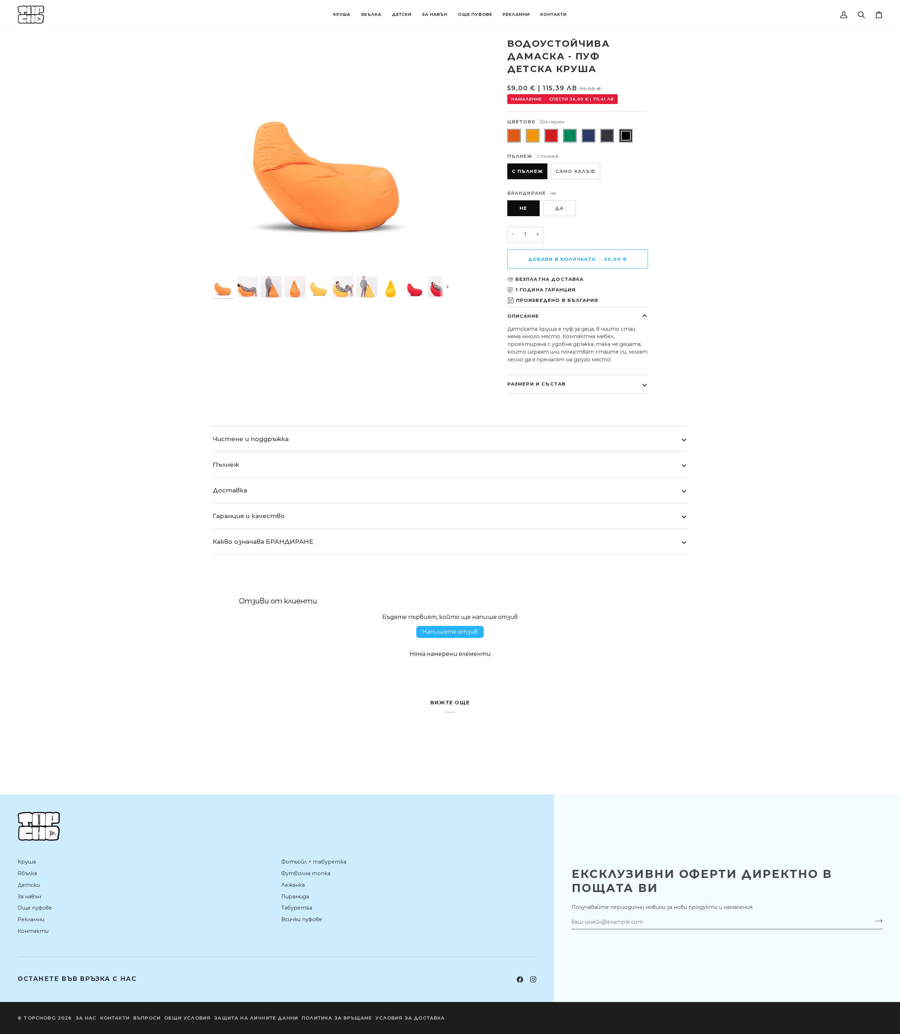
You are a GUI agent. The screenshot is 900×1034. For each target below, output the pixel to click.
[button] (342, 14)
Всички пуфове (301, 919)
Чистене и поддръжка (251, 438)
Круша (27, 862)
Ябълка (27, 873)
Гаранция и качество (249, 515)
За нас (86, 1018)
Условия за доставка (410, 1018)
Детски (29, 885)
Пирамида (295, 896)
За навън (29, 896)
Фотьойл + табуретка (313, 862)
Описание (523, 316)
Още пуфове (35, 908)
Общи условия (187, 1018)
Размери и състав (536, 384)
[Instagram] (533, 979)
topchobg (40, 1018)
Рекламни (31, 919)
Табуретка (296, 908)
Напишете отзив (450, 631)
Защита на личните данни (256, 1018)
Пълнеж (226, 464)
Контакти (33, 931)
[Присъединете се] (876, 921)
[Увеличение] (226, 262)
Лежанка (293, 885)
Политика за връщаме (337, 1018)
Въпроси (147, 1018)
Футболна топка (305, 873)
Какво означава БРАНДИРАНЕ (263, 541)
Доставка (230, 490)
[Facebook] (520, 979)
